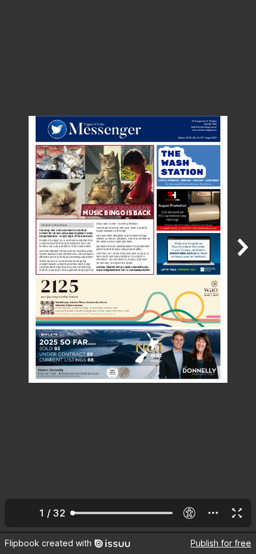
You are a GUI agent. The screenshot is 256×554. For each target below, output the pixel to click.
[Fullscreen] (237, 513)
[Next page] (241, 266)
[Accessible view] (189, 513)
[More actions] (213, 513)
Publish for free (221, 543)
